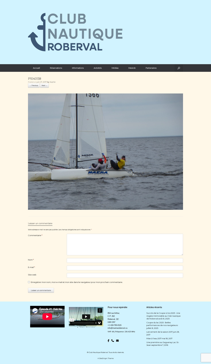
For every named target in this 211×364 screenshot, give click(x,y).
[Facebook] (108, 341)
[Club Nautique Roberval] (75, 32)
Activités (98, 68)
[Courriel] (117, 341)
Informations (78, 68)
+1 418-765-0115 (114, 325)
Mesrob (132, 68)
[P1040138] (105, 209)
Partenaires (151, 68)
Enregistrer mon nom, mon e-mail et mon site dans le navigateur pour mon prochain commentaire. (77, 282)
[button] (179, 68)
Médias (115, 68)
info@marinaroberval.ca (117, 328)
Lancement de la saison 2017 (159, 332)
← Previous (34, 85)
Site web (32, 275)
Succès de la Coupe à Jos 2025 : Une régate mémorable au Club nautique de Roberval (163, 316)
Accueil (36, 68)
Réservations (56, 68)
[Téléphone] (112, 341)
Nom (31, 260)
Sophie (52, 82)
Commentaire (35, 235)
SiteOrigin (103, 358)
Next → (44, 85)
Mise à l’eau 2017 (153, 338)
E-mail (31, 267)
